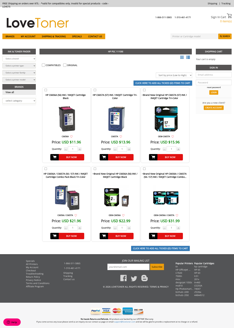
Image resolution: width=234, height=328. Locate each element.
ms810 (179, 285)
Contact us (95, 36)
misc (178, 279)
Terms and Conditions (38, 283)
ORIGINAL (71, 65)
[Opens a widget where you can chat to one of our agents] (12, 322)
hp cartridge (200, 266)
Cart (224, 17)
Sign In (215, 17)
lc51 (196, 276)
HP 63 (197, 272)
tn (177, 266)
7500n (179, 276)
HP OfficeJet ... (183, 269)
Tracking (225, 3)
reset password (214, 87)
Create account (213, 107)
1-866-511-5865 (163, 17)
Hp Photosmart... (184, 288)
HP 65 (197, 269)
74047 (197, 288)
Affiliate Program (35, 286)
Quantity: (57, 148)
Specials (77, 36)
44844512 (199, 295)
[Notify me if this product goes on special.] (71, 136)
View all (10, 92)
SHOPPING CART (213, 51)
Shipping (212, 3)
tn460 (197, 282)
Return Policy (33, 276)
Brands (10, 36)
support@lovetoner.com (124, 321)
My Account (28, 36)
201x (196, 279)
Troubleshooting (34, 273)
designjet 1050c (184, 282)
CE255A (198, 285)
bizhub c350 (182, 295)
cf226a (197, 291)
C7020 (179, 272)
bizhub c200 (182, 291)
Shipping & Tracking (54, 36)
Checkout (31, 270)
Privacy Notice (33, 280)
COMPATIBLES (53, 65)
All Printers (32, 264)
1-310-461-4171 (183, 17)
